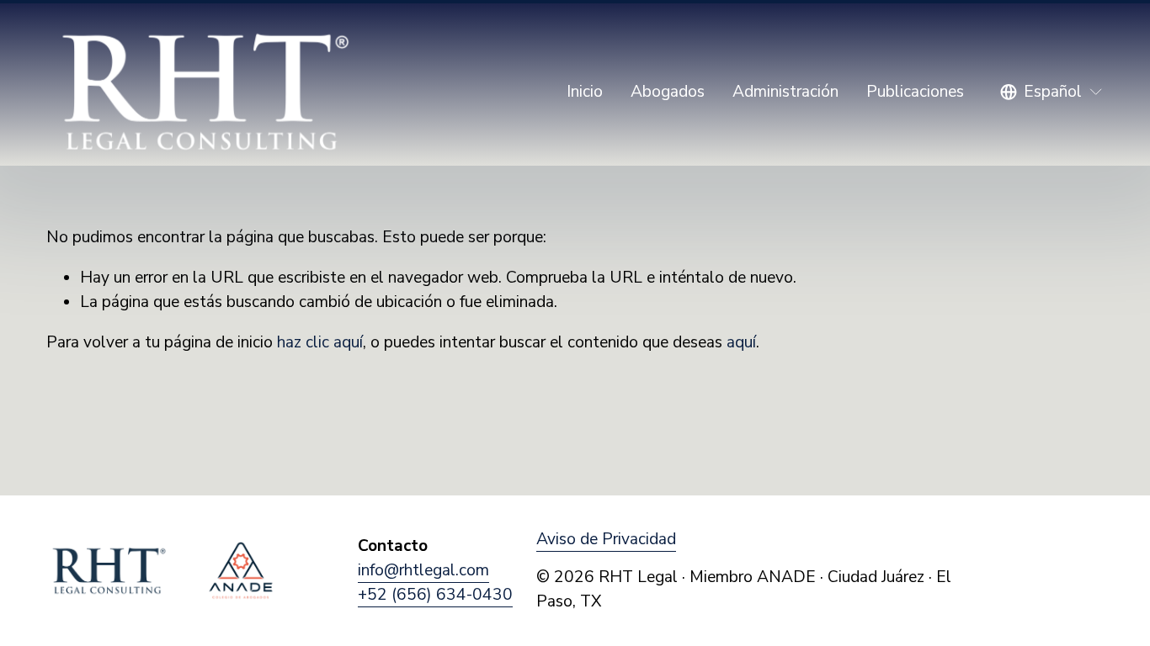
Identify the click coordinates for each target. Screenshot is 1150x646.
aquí (741, 342)
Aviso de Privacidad (606, 539)
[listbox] (1052, 92)
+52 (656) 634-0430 (435, 595)
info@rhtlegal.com (423, 570)
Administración (785, 92)
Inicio (585, 92)
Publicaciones (915, 92)
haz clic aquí (320, 342)
